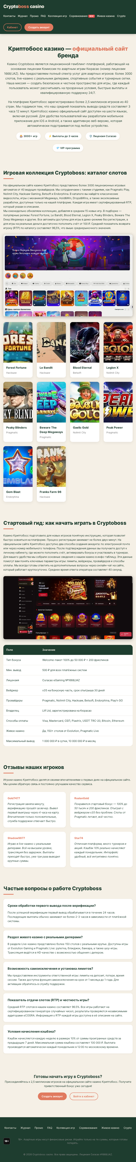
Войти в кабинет (83, 1096)
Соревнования (81, 15)
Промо (34, 15)
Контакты (9, 15)
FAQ (43, 15)
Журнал (23, 15)
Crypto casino (23, 6)
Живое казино (106, 15)
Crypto (121, 15)
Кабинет (12, 27)
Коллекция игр (57, 15)
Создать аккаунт (39, 27)
